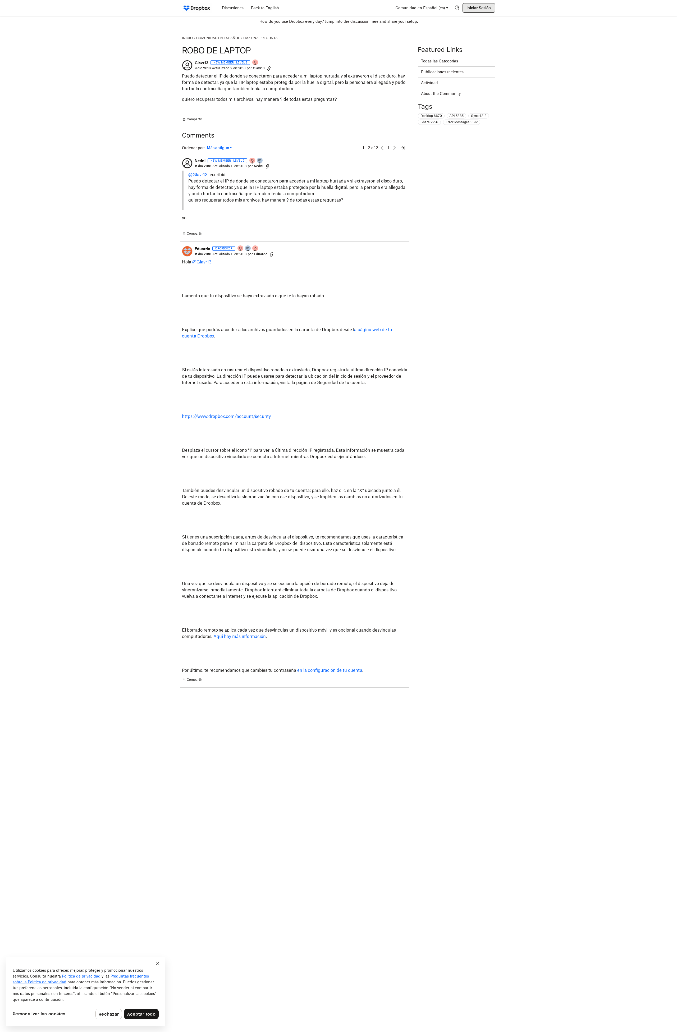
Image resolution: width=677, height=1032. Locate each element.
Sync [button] (478, 116)
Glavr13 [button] (201, 63)
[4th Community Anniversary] (255, 62)
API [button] (456, 116)
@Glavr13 (198, 174)
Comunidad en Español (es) (420, 8)
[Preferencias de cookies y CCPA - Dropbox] (85, 991)
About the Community (441, 93)
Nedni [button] (200, 160)
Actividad (429, 82)
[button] (187, 65)
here (374, 21)
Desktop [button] (431, 116)
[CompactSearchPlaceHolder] (457, 8)
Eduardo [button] (202, 248)
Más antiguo (218, 147)
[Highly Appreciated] (255, 248)
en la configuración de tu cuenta (329, 670)
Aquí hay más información (239, 636)
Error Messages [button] (462, 122)
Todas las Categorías (439, 61)
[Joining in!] (260, 160)
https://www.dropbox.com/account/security (226, 416)
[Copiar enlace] (269, 68)
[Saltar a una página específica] (403, 148)
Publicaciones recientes (442, 72)
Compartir (192, 119)
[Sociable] (248, 248)
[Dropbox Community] (197, 8)
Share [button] (429, 122)
